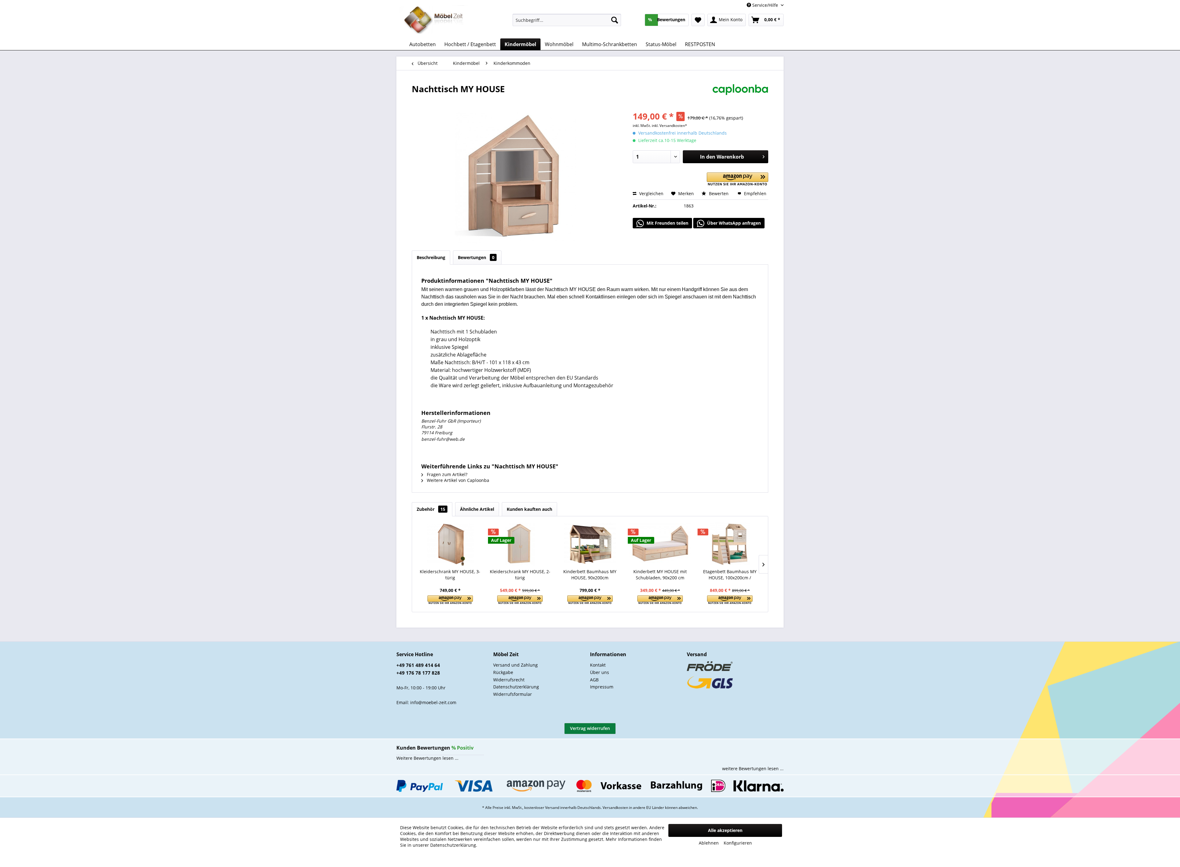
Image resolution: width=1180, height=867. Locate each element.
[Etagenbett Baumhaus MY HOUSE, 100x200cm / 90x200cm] (730, 544)
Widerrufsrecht (509, 680)
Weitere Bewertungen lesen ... (427, 758)
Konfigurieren (738, 843)
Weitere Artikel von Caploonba (457, 480)
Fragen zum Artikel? (446, 474)
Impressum (601, 687)
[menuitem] (567, 20)
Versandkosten (615, 807)
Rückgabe (503, 672)
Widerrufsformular (512, 694)
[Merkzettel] (698, 20)
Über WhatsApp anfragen (733, 223)
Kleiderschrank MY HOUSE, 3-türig (450, 575)
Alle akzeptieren (725, 830)
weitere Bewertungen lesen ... (753, 768)
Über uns (599, 672)
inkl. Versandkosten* (669, 125)
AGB (594, 680)
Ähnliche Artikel (477, 509)
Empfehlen (754, 193)
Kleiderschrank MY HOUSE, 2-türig (520, 575)
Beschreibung (431, 257)
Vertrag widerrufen (590, 728)
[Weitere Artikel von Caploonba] (740, 95)
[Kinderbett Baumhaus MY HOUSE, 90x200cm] (590, 544)
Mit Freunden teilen (666, 223)
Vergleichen (650, 193)
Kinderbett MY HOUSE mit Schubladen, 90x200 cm (660, 575)
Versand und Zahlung (515, 665)
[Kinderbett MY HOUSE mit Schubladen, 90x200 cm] (660, 544)
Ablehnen (709, 843)
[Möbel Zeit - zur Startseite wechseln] (433, 20)
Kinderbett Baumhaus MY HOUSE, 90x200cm (589, 575)
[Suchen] (614, 20)
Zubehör (431, 509)
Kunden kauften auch (529, 509)
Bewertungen (476, 257)
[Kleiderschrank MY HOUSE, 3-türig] (450, 544)
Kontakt (598, 665)
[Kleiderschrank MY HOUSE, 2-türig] (520, 544)
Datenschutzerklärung (516, 687)
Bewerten (719, 193)
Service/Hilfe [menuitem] (765, 5)
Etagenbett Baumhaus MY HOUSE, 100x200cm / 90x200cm (730, 575)
